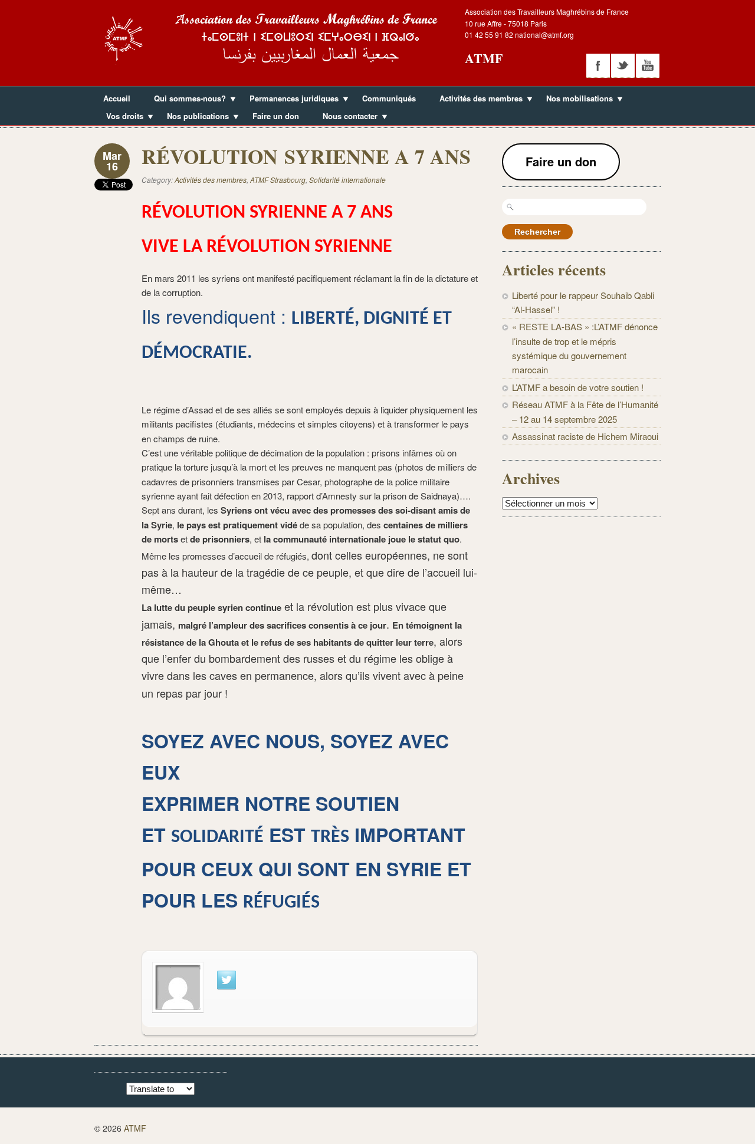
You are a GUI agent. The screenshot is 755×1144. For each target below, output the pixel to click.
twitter (623, 65)
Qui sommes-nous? (185, 100)
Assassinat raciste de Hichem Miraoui (585, 436)
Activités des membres (477, 100)
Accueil (116, 98)
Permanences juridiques (290, 100)
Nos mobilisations (575, 100)
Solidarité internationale (347, 180)
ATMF (484, 58)
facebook (598, 65)
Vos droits (120, 117)
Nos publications (193, 117)
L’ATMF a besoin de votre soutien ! (578, 387)
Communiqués (389, 98)
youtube (647, 65)
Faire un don (275, 115)
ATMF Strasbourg (278, 180)
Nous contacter (346, 117)
